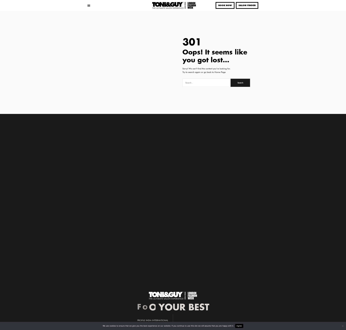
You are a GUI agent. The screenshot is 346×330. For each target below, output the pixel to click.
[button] (88, 5)
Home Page (220, 72)
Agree (239, 326)
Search (240, 83)
